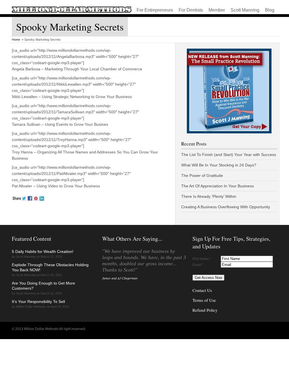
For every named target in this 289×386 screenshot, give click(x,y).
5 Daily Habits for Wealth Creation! (42, 251)
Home (16, 39)
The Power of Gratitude (202, 175)
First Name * (201, 259)
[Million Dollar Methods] (72, 12)
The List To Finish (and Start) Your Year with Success (228, 154)
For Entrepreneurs (155, 10)
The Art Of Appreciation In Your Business (217, 186)
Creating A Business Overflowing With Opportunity (225, 207)
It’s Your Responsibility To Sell (38, 301)
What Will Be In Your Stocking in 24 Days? (218, 165)
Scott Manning (245, 10)
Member (217, 10)
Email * (197, 265)
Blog (269, 10)
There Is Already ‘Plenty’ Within (208, 196)
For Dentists (191, 10)
